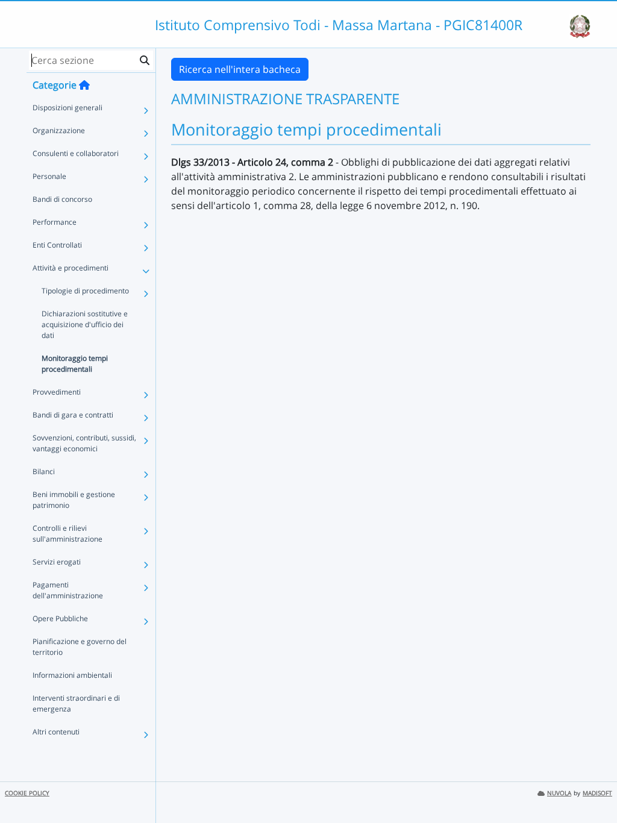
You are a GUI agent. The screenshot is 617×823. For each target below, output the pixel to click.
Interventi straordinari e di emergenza (76, 703)
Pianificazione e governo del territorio (80, 646)
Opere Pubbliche (60, 618)
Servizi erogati (57, 562)
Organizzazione (59, 130)
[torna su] (592, 786)
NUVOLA (559, 793)
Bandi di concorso (62, 199)
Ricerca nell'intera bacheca (240, 69)
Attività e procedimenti (70, 268)
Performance (55, 222)
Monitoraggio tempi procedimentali (75, 363)
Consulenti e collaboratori (76, 153)
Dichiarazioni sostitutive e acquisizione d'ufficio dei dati (85, 324)
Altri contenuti (56, 732)
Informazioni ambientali (72, 675)
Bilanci (44, 471)
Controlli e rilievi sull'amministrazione (67, 533)
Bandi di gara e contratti (73, 415)
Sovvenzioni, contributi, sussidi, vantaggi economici (84, 443)
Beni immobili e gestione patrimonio (74, 499)
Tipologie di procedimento (85, 291)
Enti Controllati (57, 245)
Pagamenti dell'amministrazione (68, 590)
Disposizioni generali (67, 107)
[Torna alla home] (84, 85)
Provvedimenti (57, 392)
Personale (49, 176)
